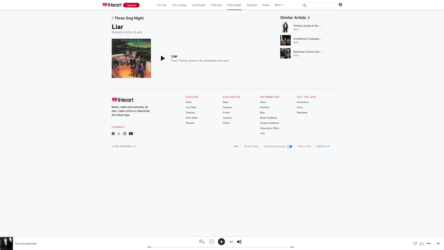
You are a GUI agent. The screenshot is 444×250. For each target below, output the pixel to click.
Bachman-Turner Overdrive (309, 52)
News (266, 5)
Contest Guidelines (269, 122)
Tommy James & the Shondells (197, 60)
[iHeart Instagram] (124, 134)
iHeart (189, 102)
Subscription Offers (269, 128)
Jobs (262, 133)
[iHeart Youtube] (131, 134)
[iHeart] (111, 5)
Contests (227, 117)
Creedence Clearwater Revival (312, 39)
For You (162, 5)
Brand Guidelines (268, 117)
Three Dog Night (129, 18)
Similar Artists (293, 17)
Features (227, 107)
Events (226, 112)
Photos (226, 122)
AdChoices (321, 146)
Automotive (302, 102)
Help (236, 146)
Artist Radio (234, 5)
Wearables (302, 112)
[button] (202, 242)
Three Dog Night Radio (26, 243)
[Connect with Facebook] (113, 134)
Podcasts (216, 5)
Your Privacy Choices (274, 146)
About (263, 102)
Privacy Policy (251, 146)
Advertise (265, 107)
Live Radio (198, 5)
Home (300, 107)
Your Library (179, 5)
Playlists (252, 5)
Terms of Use (304, 146)
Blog (262, 112)
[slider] (248, 242)
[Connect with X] (118, 134)
